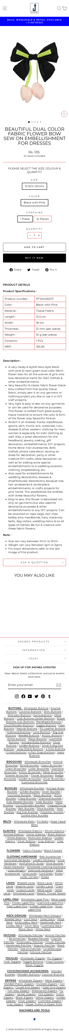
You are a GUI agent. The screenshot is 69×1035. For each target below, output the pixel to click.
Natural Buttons (26, 728)
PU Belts (42, 821)
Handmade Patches (18, 945)
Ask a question (34, 562)
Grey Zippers (15, 1004)
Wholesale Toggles (32, 958)
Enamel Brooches (16, 775)
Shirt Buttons (52, 711)
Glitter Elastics (36, 834)
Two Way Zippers (18, 990)
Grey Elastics (46, 841)
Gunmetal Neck (51, 925)
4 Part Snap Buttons (41, 752)
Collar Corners (29, 876)
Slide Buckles (44, 801)
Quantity (34, 229)
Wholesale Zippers (30, 980)
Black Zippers (24, 997)
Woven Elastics (54, 830)
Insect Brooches (51, 765)
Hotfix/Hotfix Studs (31, 863)
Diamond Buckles (50, 798)
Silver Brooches (53, 778)
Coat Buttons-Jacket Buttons (36, 718)
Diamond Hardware (40, 870)
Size (34, 180)
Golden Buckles (30, 791)
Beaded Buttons (28, 735)
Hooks (45, 876)
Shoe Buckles (45, 808)
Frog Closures (55, 961)
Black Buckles (42, 795)
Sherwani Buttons (19, 714)
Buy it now (34, 258)
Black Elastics (56, 834)
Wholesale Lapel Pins (35, 899)
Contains (34, 212)
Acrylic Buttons (52, 735)
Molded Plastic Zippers (19, 983)
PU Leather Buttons (52, 728)
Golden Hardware (44, 859)
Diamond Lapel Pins (50, 902)
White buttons (16, 738)
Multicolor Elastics (40, 837)
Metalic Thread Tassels (51, 893)
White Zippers (45, 997)
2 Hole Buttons (16, 752)
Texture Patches (30, 948)
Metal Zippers (54, 980)
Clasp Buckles (27, 798)
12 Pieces (42, 219)
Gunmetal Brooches (34, 782)
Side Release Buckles (19, 801)
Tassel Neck (47, 918)
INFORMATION (33, 650)
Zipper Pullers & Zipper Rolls (43, 1004)
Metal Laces (44, 889)
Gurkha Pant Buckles (34, 815)
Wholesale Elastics (30, 830)
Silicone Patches (40, 952)
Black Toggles (34, 964)
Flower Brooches (42, 775)
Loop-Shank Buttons (30, 748)
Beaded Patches (38, 938)
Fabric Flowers (32, 850)
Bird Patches (17, 938)
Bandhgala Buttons (49, 721)
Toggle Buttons (46, 725)
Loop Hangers (17, 870)
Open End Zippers (54, 987)
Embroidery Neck (26, 922)
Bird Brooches (29, 765)
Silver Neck (32, 925)
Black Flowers (53, 850)
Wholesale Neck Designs (45, 915)
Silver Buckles (51, 791)
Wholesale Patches (30, 935)
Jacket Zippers (26, 994)
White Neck (43, 929)
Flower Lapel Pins (23, 902)
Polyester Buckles (52, 811)
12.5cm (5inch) (34, 186)
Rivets (59, 873)
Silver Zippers (27, 1000)
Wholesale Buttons (36, 708)
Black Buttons (37, 738)
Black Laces (45, 882)
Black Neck (26, 929)
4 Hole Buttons (55, 748)
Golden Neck (14, 925)
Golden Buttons (29, 745)
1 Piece (25, 219)
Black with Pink (34, 202)
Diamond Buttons (19, 731)
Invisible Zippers (46, 983)
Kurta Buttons (42, 714)
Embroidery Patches (29, 941)
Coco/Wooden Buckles (30, 805)
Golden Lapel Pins (41, 906)
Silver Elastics (27, 841)
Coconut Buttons (30, 711)
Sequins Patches (44, 945)
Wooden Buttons (28, 974)
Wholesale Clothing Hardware (46, 866)
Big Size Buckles (27, 811)
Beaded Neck (13, 918)
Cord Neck (30, 918)
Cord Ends (46, 873)
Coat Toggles (12, 961)
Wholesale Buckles (32, 788)
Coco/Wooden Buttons (19, 725)
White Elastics (17, 837)
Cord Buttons (41, 731)
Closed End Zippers (27, 987)
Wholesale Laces (23, 893)
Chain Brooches (15, 768)
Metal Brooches (53, 772)
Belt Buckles (26, 808)
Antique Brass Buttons (36, 742)
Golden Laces (44, 886)
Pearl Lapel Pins (17, 906)
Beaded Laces (26, 882)
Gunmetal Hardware (17, 859)
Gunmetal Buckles (19, 795)
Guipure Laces (25, 889)
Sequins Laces (25, 886)
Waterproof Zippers (44, 990)
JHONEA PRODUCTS (34, 641)
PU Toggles (54, 958)
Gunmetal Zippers (49, 1000)
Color (34, 196)
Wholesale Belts (24, 821)
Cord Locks (29, 873)
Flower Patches (55, 941)
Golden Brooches (30, 778)
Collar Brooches (38, 768)
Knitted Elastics (14, 834)
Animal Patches (55, 935)
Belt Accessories (50, 856)
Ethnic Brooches (30, 772)
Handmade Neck (50, 922)
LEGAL (33, 658)
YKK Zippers (46, 994)
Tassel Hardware (14, 866)
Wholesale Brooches (37, 761)
